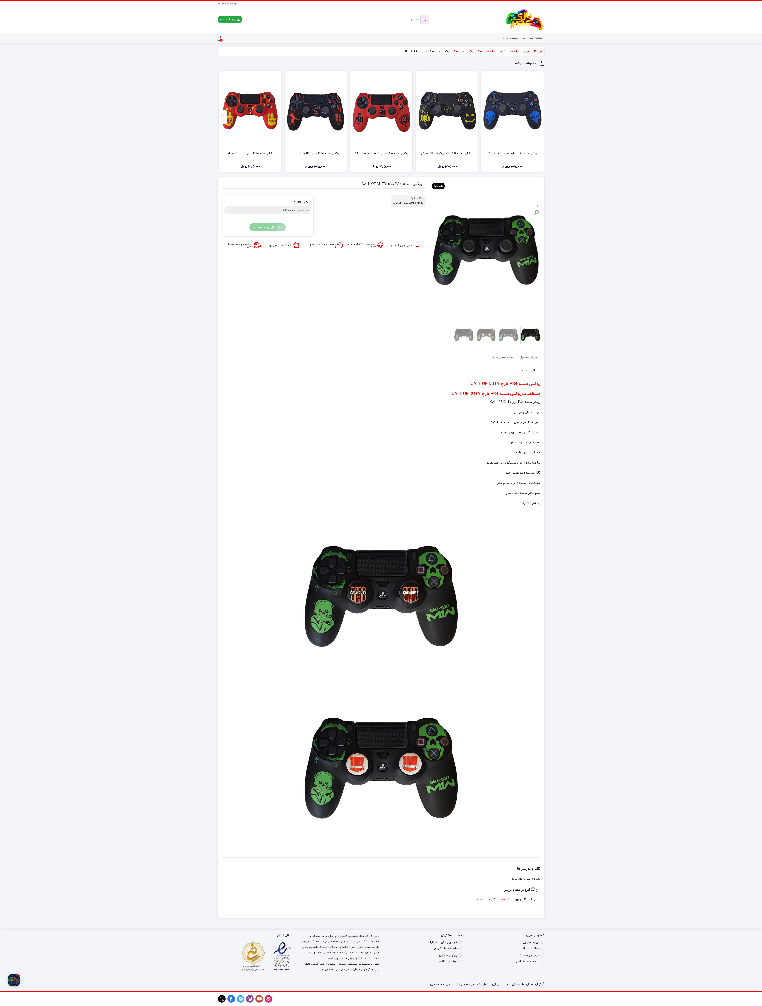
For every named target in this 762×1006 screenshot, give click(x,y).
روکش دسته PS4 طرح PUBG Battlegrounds (381, 153)
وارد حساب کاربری (499, 899)
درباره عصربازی (531, 942)
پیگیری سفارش (448, 955)
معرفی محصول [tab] (528, 357)
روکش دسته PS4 (463, 51)
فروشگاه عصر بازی (532, 51)
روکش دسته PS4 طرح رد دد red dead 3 (250, 153)
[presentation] (223, 117)
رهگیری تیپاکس (447, 961)
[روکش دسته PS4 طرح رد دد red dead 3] (250, 110)
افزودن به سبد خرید (263, 227)
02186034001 (226, 4)
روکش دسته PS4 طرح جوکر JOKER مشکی (446, 153)
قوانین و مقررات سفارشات (441, 942)
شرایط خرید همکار (529, 955)
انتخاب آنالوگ (302, 202)
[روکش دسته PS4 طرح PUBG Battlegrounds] (381, 110)
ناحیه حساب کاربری (445, 948)
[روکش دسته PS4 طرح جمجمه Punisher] (512, 110)
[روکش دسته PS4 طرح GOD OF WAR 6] (316, 110)
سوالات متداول (530, 948)
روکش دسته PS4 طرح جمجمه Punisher (512, 153)
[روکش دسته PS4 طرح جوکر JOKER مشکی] (447, 110)
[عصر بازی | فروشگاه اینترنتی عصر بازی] (524, 19)
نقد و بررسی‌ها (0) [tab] (502, 357)
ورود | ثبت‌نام (228, 19)
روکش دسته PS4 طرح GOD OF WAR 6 (316, 153)
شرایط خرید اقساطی (528, 961)
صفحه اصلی (535, 38)
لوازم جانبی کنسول (508, 51)
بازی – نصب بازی (515, 38)
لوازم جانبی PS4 (485, 51)
